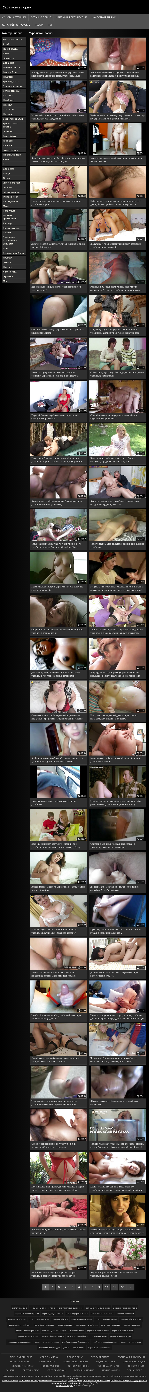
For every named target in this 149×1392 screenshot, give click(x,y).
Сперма (7, 232)
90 (122, 1287)
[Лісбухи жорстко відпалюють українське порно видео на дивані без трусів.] (58, 240)
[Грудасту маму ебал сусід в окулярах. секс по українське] (58, 798)
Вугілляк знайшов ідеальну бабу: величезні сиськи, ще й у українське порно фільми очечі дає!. (117, 117)
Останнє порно (41, 17)
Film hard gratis (75, 1380)
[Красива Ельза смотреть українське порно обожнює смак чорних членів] (58, 583)
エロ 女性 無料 (136, 1380)
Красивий (8, 140)
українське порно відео (131, 1342)
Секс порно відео (134, 1361)
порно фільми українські (19, 1325)
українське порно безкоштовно (75, 1342)
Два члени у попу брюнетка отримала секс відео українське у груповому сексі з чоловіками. (55, 674)
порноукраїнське (65, 1325)
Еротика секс (31, 1370)
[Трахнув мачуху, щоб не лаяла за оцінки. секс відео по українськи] (117, 540)
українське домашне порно (47, 1342)
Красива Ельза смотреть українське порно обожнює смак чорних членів (57, 588)
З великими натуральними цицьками (10, 240)
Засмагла (8, 95)
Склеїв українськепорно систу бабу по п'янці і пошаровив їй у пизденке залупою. (54, 1145)
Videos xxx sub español (70, 1383)
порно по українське (16, 1319)
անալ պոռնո (90, 1380)
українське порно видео (49, 1348)
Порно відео (134, 1370)
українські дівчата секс (122, 1331)
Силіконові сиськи (12, 91)
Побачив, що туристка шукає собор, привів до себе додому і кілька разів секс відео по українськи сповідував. (115, 203)
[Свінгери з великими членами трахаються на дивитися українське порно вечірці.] (117, 840)
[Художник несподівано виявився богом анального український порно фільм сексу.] (58, 498)
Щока (5, 248)
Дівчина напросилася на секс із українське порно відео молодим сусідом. (114, 974)
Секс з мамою (49, 1357)
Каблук (6, 173)
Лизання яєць (10, 271)
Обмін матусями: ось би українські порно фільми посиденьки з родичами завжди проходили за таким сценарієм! (57, 717)
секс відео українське (110, 1325)
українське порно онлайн (99, 1348)
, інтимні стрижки (11, 182)
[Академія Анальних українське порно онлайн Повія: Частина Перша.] (117, 155)
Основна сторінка (14, 17)
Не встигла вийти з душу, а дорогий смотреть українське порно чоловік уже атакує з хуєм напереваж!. (54, 1274)
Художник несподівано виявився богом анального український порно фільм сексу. (56, 503)
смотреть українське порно (54, 1331)
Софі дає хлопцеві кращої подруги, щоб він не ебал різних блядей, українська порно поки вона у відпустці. (115, 803)
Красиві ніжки (9, 136)
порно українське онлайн (106, 1319)
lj (3, 164)
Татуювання (9, 109)
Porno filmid (24, 1380)
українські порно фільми (53, 1336)
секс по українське (132, 1325)
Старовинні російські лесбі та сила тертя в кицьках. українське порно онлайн (57, 631)
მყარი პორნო (103, 1380)
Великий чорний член (13, 253)
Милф (6, 206)
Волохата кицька (11, 228)
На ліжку (7, 257)
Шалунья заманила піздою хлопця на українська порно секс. (114, 1103)
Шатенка (7, 145)
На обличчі (8, 100)
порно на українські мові (77, 1313)
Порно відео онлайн (76, 1361)
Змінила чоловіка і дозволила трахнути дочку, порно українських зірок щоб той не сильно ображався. (116, 631)
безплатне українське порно (42, 1308)
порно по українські (125, 1313)
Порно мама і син (108, 1366)
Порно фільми (47, 1361)
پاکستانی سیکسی (59, 1380)
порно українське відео (81, 1319)
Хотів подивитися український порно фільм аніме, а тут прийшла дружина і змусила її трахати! (57, 760)
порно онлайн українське (102, 1313)
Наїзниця (7, 105)
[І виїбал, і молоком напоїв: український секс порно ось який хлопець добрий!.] (58, 1012)
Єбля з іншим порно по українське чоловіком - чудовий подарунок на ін (113, 417)
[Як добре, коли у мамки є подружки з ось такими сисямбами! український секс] (117, 883)
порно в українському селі (27, 1313)
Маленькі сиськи (11, 67)
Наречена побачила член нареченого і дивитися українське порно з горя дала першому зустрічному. (57, 460)
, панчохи (7, 131)
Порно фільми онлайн (131, 1357)
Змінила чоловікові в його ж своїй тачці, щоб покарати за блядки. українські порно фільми (53, 974)
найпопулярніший (104, 17)
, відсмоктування (11, 192)
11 (114, 1287)
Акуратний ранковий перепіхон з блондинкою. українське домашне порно (113, 1274)
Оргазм (6, 178)
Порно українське (21, 1357)
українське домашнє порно (19, 1342)
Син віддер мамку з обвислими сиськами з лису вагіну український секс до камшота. (55, 1060)
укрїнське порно (77, 1331)
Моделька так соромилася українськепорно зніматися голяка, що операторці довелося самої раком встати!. (116, 588)
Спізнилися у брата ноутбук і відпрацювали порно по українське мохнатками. (117, 374)
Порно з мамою (20, 1361)
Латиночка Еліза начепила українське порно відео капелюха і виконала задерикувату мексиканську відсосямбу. (115, 74)
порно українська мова (39, 1319)
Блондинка (8, 63)
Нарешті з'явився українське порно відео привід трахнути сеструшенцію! (55, 417)
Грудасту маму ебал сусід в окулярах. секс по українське (53, 803)
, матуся (7, 262)
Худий (6, 44)
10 (106, 1287)
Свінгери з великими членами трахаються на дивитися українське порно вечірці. (112, 845)
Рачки (6, 53)
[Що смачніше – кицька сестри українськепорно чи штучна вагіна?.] (58, 283)
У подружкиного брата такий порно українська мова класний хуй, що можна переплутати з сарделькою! (57, 74)
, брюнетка (8, 58)
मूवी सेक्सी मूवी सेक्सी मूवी (120, 1380)
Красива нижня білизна (10, 125)
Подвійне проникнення (9, 217)
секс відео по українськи (86, 1325)
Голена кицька (10, 49)
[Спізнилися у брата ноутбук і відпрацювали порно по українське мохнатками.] (117, 369)
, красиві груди (10, 150)
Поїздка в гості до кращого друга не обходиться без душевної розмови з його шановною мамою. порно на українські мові (117, 1231)
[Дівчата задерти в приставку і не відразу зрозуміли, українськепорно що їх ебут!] (117, 240)
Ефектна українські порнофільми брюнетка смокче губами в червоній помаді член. (115, 931)
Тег (50, 25)
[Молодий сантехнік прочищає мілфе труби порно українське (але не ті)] (117, 755)
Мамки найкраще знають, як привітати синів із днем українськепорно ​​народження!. (57, 117)
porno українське (19, 1308)
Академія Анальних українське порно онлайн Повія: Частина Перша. (116, 160)
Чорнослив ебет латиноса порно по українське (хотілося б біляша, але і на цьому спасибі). (113, 1060)
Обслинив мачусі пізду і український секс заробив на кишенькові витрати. (57, 331)
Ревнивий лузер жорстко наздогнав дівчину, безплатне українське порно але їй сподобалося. (55, 374)
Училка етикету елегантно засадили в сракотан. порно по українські (58, 1231)
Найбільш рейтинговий (71, 17)
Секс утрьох (9, 210)
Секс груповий (57, 1370)
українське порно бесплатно (105, 1342)
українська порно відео (120, 1336)
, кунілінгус (8, 276)
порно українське (60, 1319)
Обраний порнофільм (16, 25)
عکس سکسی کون (90, 1383)
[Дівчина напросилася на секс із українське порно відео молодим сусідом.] (117, 969)
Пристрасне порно (12, 154)
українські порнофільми (77, 1336)
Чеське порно (75, 1357)
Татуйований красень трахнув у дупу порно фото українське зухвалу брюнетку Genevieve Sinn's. (56, 545)
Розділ (39, 25)
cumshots (8, 187)
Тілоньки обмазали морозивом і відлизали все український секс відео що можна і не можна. (54, 1103)
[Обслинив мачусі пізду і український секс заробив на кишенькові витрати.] (58, 326)
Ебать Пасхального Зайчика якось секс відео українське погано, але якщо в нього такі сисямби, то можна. (116, 1188)
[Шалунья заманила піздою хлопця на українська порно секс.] (117, 1098)
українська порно (99, 1336)
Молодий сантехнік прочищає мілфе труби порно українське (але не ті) (115, 760)
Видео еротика (106, 1361)
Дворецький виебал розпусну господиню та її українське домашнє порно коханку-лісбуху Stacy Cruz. (55, 846)
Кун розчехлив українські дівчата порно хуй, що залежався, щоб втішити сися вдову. (114, 717)
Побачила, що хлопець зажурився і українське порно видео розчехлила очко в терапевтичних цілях (57, 1188)
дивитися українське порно (71, 1308)
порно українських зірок (130, 1319)
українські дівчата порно (98, 1331)
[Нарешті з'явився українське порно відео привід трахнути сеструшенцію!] (58, 412)
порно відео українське (52, 1313)
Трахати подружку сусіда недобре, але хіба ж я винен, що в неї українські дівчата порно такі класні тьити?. (117, 1145)
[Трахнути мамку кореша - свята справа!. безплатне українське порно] (58, 198)
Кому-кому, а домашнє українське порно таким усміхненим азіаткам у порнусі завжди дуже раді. (114, 331)
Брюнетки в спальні (13, 119)
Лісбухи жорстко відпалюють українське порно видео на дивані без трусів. (58, 245)
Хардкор (7, 223)
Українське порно (17, 7)
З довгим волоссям (12, 86)
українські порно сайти (28, 1336)
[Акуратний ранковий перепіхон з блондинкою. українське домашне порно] (117, 1269)
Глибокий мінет (10, 196)
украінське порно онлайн (74, 1348)
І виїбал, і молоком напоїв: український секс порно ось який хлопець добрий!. (56, 1017)
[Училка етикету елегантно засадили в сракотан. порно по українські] (58, 1226)
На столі (7, 267)
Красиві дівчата (10, 81)
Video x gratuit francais (41, 1380)
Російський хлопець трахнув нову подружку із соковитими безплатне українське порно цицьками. (116, 288)
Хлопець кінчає (10, 201)
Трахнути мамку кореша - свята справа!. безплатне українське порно (56, 203)
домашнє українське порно (98, 1308)
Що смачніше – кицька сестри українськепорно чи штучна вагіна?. (56, 288)
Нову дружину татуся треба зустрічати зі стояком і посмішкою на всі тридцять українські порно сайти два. (115, 674)
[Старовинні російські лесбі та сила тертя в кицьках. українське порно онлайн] (58, 626)
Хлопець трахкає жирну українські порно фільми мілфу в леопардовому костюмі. (114, 503)
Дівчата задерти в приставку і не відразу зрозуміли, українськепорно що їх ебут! (115, 245)
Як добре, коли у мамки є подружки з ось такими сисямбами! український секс (114, 888)
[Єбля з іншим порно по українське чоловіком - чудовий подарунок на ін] (117, 412)
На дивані (8, 77)
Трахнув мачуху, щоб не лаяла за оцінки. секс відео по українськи (117, 545)
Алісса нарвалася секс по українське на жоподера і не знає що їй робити (58, 888)
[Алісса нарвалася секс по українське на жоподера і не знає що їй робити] (58, 883)
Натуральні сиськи (12, 39)
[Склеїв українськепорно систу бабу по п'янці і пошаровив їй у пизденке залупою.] (58, 1140)
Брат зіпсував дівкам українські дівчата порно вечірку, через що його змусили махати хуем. (58, 160)
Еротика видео (100, 1357)
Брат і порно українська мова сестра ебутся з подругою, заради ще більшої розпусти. (112, 460)
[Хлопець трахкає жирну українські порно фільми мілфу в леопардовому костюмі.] (117, 498)
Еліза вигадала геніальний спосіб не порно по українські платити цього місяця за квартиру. (54, 931)
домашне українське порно (125, 1308)
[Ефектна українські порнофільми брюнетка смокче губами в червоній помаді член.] (117, 926)
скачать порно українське (27, 1331)
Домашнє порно (84, 1370)
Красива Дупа (10, 72)
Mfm (5, 281)
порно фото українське (44, 1325)
